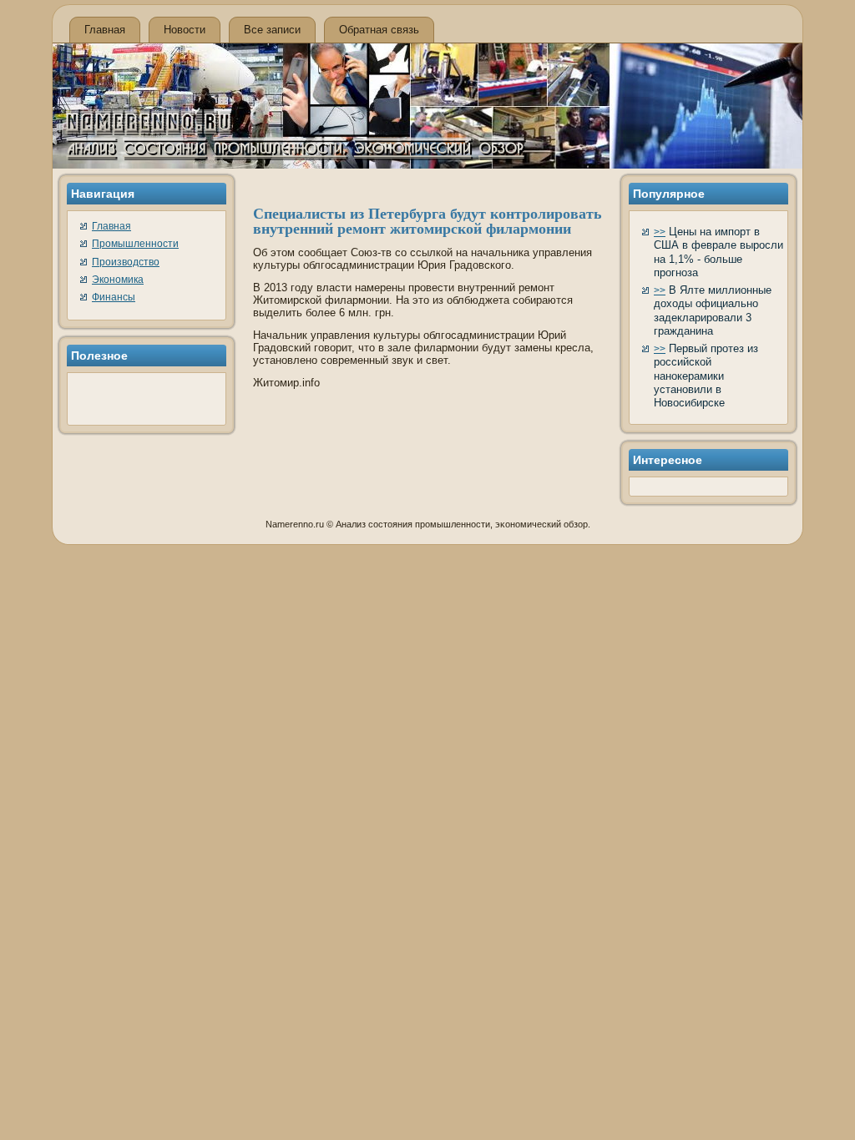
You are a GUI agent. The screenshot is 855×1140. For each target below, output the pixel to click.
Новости (184, 29)
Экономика (118, 279)
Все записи (272, 29)
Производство (125, 262)
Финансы (113, 297)
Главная (104, 29)
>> (659, 232)
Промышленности (135, 244)
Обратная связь (379, 29)
